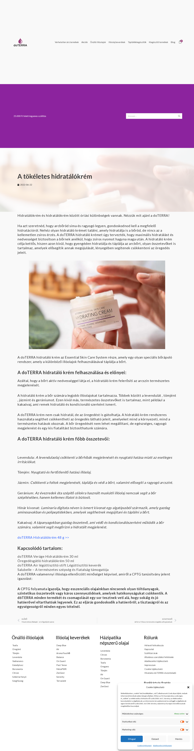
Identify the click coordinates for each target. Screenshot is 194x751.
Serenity (60, 677)
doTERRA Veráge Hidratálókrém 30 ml (47, 556)
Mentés (178, 739)
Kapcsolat (149, 649)
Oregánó (16, 649)
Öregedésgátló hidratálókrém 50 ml (45, 561)
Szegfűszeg (17, 681)
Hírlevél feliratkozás (154, 645)
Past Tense (61, 665)
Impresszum (150, 665)
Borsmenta (17, 669)
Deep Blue (61, 645)
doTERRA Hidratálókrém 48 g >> (43, 537)
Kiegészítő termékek (158, 42)
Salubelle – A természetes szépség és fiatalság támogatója (63, 569)
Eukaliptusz (17, 665)
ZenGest (60, 673)
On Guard (60, 661)
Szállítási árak (151, 653)
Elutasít (155, 739)
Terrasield (61, 681)
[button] (188, 687)
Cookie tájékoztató (144, 745)
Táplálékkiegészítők (137, 42)
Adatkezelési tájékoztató (162, 745)
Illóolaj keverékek (117, 42)
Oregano (104, 666)
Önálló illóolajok (98, 42)
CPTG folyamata (34, 589)
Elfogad (131, 739)
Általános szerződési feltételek (159, 657)
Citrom (15, 673)
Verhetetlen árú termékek (67, 42)
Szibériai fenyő (19, 677)
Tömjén (15, 653)
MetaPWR (61, 669)
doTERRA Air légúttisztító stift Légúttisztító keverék (59, 565)
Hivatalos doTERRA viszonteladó (160, 673)
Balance (60, 657)
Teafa (15, 645)
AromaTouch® (63, 653)
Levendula (17, 657)
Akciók (84, 42)
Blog (173, 42)
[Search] (179, 116)
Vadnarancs (17, 661)
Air (57, 649)
